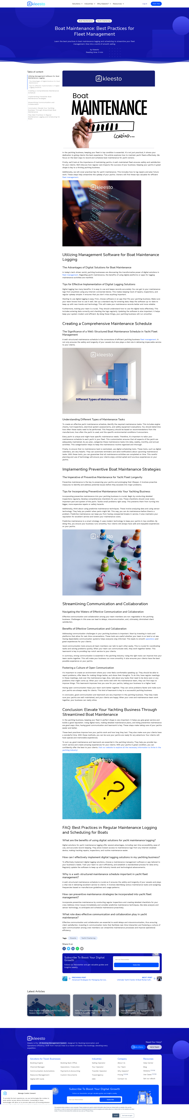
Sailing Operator (98, 1063)
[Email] (82, 948)
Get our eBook (149, 1079)
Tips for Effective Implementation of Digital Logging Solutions (44, 86)
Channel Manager (37, 1067)
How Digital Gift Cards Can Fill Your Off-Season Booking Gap (47, 1011)
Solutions (76, 4)
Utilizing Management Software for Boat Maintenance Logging (43, 77)
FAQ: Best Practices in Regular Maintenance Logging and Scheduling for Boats (44, 117)
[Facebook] (64, 948)
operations (150, 639)
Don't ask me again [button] (127, 1115)
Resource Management (39, 1075)
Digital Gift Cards (37, 1079)
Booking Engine (36, 1063)
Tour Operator (98, 1067)
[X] (68, 948)
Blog (145, 1067)
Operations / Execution (70, 1067)
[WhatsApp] (77, 948)
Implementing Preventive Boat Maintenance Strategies (39, 97)
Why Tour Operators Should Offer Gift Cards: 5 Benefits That (92, 1011)
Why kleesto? (103, 4)
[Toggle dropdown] (81, 4)
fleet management (70, 177)
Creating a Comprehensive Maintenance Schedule (43, 92)
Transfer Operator (99, 1071)
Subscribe (136, 965)
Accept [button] (116, 1115)
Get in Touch (154, 1047)
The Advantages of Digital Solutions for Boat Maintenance (44, 82)
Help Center (148, 1063)
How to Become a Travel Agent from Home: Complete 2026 (137, 1011)
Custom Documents (69, 1075)
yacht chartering (103, 21)
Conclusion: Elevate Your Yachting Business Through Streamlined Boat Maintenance (42, 110)
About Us (121, 1063)
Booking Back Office (69, 1063)
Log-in (144, 4)
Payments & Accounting (70, 1071)
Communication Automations (42, 1071)
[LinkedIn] (73, 948)
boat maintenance (86, 21)
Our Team (122, 1067)
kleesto (73, 938)
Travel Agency (97, 1075)
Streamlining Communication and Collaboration (41, 103)
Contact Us (122, 1079)
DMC (94, 1079)
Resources (117, 4)
